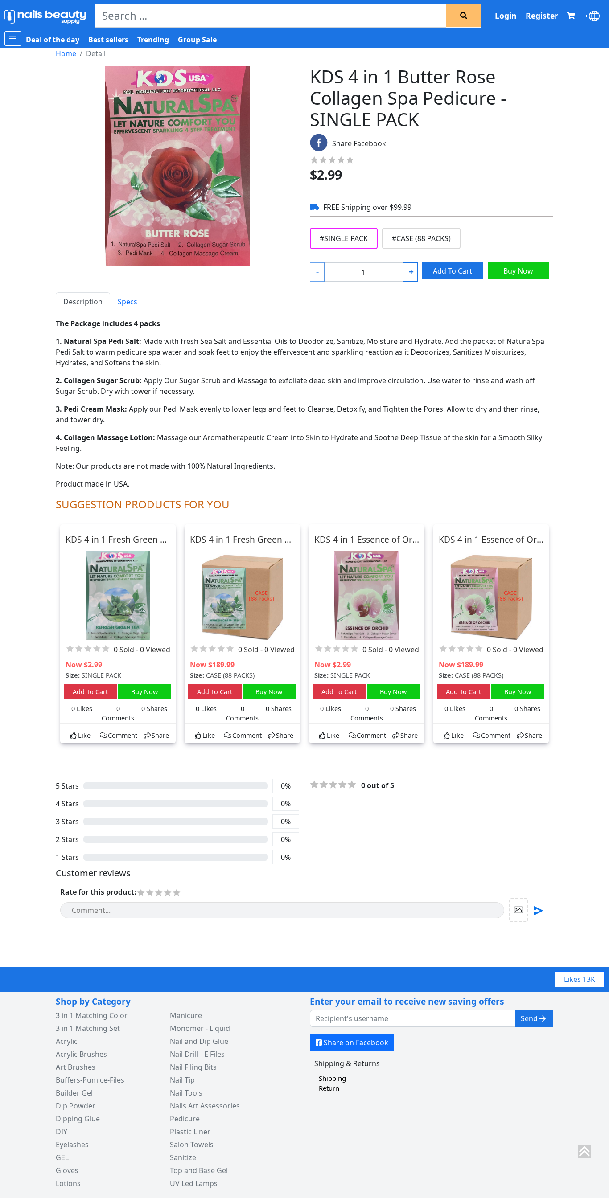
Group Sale (197, 40)
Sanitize (183, 1157)
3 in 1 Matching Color (92, 1015)
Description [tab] (83, 302)
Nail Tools (186, 1093)
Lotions (68, 1183)
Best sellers (108, 40)
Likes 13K (579, 979)
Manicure (186, 1015)
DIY (61, 1132)
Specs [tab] (127, 302)
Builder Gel (74, 1093)
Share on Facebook (356, 1042)
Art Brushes (75, 1067)
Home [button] (66, 53)
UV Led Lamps (194, 1183)
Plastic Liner (190, 1132)
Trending (153, 40)
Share (160, 735)
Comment (122, 735)
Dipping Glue (78, 1119)
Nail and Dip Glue (199, 1041)
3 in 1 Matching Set (88, 1028)
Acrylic (67, 1041)
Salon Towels (192, 1144)
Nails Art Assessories (205, 1106)
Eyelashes (72, 1144)
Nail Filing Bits (193, 1067)
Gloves (67, 1170)
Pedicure (185, 1119)
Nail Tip (182, 1080)
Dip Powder (75, 1106)
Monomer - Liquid (200, 1028)
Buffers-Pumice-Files (90, 1080)
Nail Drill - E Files (197, 1054)
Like (84, 735)
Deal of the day (52, 40)
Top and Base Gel (199, 1170)
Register (542, 15)
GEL (62, 1157)
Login (506, 15)
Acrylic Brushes (81, 1054)
